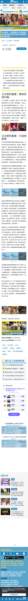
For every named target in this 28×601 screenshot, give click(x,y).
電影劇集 (16, 41)
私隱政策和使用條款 (20, 590)
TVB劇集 (5, 348)
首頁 (3, 41)
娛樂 (13, 479)
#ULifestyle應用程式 (7, 584)
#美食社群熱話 (5, 582)
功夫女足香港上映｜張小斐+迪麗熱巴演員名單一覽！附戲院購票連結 (17, 514)
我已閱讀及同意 (14, 594)
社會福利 (3, 567)
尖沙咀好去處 (18, 561)
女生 (4, 345)
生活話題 (9, 41)
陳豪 (4, 351)
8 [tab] (12, 11)
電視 (9, 351)
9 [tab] (13, 11)
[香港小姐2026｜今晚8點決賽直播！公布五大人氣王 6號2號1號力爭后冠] (5, 485)
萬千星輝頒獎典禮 (18, 351)
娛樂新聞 (19, 8)
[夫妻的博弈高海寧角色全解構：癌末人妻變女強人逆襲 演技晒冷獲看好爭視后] (5, 495)
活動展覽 (3, 561)
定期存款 (25, 8)
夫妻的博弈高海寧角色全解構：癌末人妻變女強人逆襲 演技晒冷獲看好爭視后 (17, 494)
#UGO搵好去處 (5, 580)
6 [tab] (18, 9)
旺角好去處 (4, 565)
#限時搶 (15, 584)
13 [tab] (14, 13)
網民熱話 (3, 572)
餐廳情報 (14, 565)
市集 (8, 561)
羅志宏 (6, 45)
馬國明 (18, 348)
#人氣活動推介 (14, 580)
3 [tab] (13, 9)
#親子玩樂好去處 (14, 582)
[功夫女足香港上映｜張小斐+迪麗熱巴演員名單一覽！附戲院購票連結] (5, 514)
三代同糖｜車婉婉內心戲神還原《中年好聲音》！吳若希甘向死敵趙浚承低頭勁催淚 (17, 504)
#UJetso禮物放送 (6, 586)
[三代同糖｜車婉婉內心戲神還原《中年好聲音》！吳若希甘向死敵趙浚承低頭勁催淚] (5, 505)
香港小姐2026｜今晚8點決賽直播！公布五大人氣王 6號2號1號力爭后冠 (17, 484)
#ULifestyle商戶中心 (17, 586)
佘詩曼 (12, 348)
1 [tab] (10, 9)
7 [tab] (10, 11)
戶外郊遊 (20, 565)
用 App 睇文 (22, 48)
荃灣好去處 (20, 563)
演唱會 (5, 5)
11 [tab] (17, 11)
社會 (9, 565)
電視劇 (4, 354)
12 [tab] (18, 11)
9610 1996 (17, 340)
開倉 (12, 561)
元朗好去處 (13, 563)
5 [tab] (17, 9)
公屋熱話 (13, 8)
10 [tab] (15, 11)
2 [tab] (12, 9)
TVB (17, 345)
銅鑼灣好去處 (5, 563)
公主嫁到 (10, 345)
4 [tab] (15, 9)
